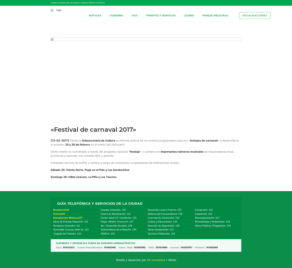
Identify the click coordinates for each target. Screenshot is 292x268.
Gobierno (116, 15)
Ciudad (189, 15)
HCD (134, 15)
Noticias (95, 15)
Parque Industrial (215, 15)
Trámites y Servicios (161, 15)
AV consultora (156, 260)
